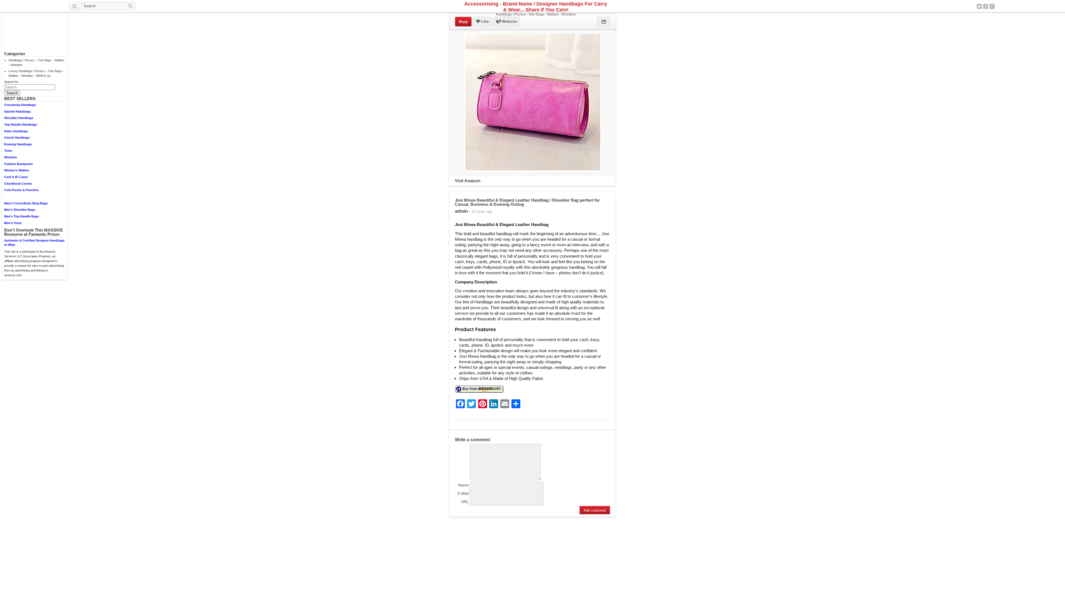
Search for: (11, 81)
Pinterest (992, 6)
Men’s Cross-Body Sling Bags (26, 203)
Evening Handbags (18, 144)
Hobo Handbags (16, 131)
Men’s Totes (13, 223)
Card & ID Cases (16, 177)
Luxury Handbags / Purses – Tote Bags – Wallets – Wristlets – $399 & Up (36, 73)
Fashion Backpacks (18, 164)
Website (509, 21)
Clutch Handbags (17, 137)
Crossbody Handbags (20, 104)
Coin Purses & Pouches (21, 190)
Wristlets (10, 157)
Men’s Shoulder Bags (19, 209)
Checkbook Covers (18, 183)
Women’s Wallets (16, 170)
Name (463, 485)
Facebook (985, 6)
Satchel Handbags (17, 111)
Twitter (979, 6)
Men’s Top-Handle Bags (21, 216)
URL (465, 501)
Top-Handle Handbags (20, 124)
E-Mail (463, 493)
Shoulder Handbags (18, 118)
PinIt (463, 22)
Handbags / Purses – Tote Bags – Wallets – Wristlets (36, 63)
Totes (8, 150)
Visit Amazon (467, 180)
